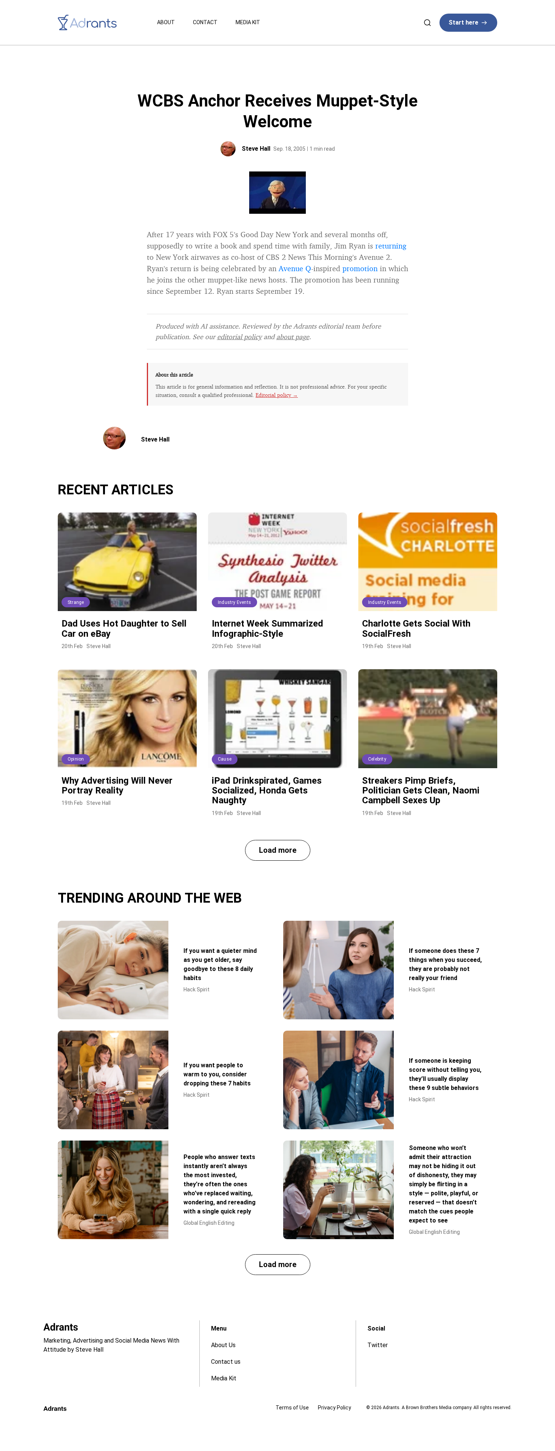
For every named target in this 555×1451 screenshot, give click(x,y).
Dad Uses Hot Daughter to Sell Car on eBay (124, 628)
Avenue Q (295, 268)
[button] (277, 850)
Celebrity (377, 759)
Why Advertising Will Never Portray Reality (117, 785)
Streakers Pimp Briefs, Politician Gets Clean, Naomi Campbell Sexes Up (420, 790)
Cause (224, 759)
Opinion (76, 759)
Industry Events (234, 602)
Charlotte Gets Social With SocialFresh (416, 628)
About (166, 22)
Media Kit (248, 22)
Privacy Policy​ (334, 1408)
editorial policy (239, 336)
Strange (76, 602)
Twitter (377, 1345)
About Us (223, 1345)
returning (390, 245)
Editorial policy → (277, 395)
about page (292, 336)
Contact (205, 22)
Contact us (225, 1361)
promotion (360, 268)
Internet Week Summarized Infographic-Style (267, 628)
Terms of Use (292, 1408)
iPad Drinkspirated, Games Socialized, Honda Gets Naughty (267, 790)
